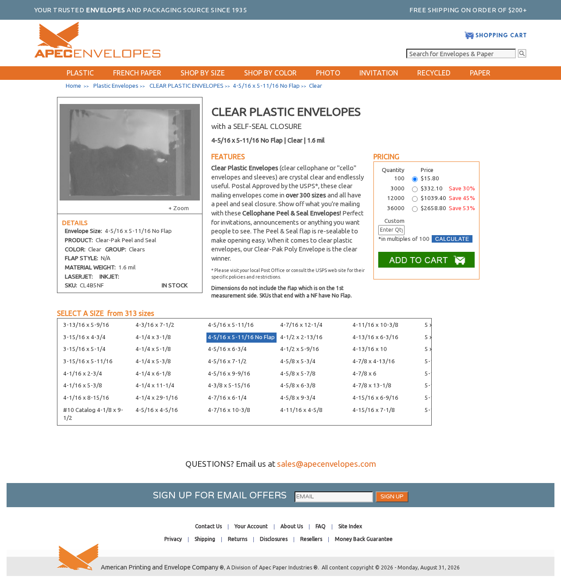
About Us (291, 526)
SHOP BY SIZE (203, 73)
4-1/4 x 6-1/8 (153, 373)
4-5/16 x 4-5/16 (156, 410)
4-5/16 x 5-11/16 (231, 325)
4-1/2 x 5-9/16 (299, 349)
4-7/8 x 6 (364, 373)
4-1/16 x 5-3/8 (82, 385)
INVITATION (378, 73)
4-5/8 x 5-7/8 (298, 373)
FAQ (321, 526)
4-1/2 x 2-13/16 (301, 337)
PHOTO (328, 73)
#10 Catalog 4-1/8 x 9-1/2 (93, 414)
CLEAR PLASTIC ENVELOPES (186, 85)
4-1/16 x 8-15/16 (86, 397)
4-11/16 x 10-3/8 (375, 325)
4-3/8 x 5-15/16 (229, 385)
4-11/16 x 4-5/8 (301, 410)
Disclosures (274, 539)
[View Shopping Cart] (495, 37)
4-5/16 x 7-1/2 (227, 361)
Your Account (251, 526)
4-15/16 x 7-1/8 (373, 410)
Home (73, 85)
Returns (237, 539)
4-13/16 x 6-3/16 (375, 337)
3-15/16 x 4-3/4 (84, 337)
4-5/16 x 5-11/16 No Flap (241, 337)
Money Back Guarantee (364, 539)
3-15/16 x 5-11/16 (88, 361)
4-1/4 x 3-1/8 (153, 337)
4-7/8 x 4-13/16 (373, 361)
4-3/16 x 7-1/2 (154, 325)
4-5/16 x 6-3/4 (227, 349)
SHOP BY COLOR (270, 73)
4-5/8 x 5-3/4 (298, 361)
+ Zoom (178, 208)
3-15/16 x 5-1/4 (84, 349)
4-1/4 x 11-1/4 (154, 385)
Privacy (173, 539)
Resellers (311, 539)
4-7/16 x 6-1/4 (227, 397)
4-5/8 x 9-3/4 (298, 397)
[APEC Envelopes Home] (97, 55)
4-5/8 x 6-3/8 (298, 385)
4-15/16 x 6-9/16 (375, 397)
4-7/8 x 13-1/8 (371, 385)
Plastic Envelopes (115, 85)
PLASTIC (80, 73)
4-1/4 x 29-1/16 (156, 397)
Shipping (205, 539)
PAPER (480, 73)
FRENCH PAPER (137, 73)
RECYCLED (434, 73)
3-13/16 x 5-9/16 (86, 325)
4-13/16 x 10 (369, 349)
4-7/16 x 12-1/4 (301, 325)
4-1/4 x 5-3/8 (153, 361)
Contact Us (208, 526)
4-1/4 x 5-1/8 (153, 349)
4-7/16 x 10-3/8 (229, 410)
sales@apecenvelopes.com (326, 464)
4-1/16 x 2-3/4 (82, 373)
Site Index (350, 526)
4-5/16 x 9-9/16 (229, 373)
